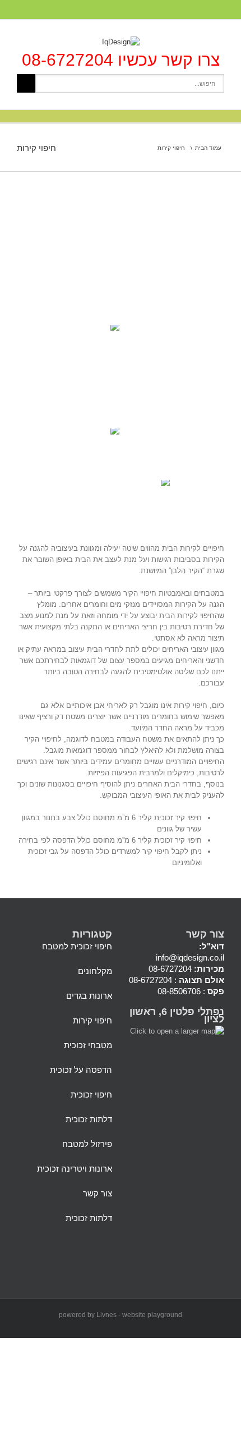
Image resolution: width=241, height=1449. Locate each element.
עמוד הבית (208, 148)
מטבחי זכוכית (88, 1045)
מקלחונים (95, 971)
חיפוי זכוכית (91, 1094)
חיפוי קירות (92, 1020)
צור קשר (97, 1193)
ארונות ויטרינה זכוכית (74, 1168)
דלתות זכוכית (89, 1119)
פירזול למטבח (87, 1144)
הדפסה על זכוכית (81, 1070)
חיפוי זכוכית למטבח (77, 946)
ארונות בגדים (89, 995)
